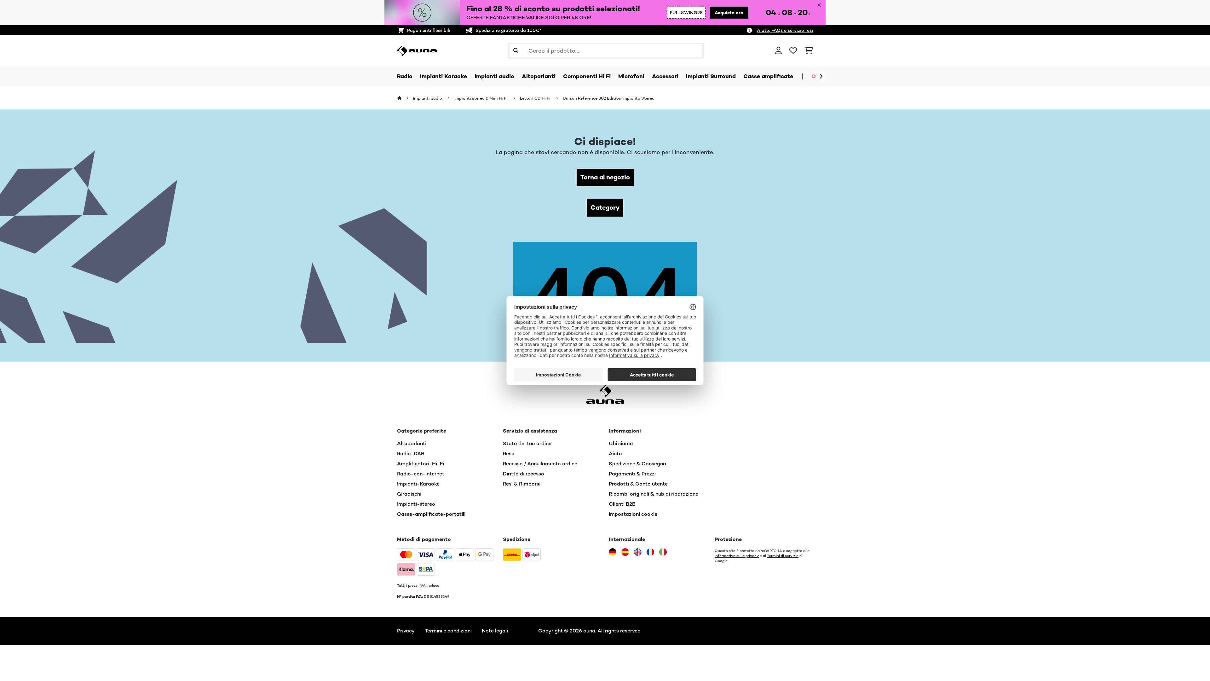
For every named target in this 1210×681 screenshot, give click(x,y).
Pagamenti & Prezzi (632, 473)
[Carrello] (808, 50)
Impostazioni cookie (633, 514)
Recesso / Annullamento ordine (540, 463)
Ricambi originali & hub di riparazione (653, 494)
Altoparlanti (411, 443)
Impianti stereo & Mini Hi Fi (481, 98)
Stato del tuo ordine (527, 443)
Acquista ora (729, 12)
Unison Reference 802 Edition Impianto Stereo (608, 98)
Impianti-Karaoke (418, 483)
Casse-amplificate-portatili (431, 514)
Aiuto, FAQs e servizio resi (785, 30)
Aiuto (615, 453)
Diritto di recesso (523, 473)
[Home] (405, 98)
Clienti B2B (622, 504)
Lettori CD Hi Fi (535, 98)
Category (605, 208)
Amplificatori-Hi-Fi (420, 463)
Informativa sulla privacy (737, 556)
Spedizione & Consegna (637, 463)
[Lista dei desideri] (793, 50)
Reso (509, 453)
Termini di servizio (782, 556)
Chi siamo (621, 443)
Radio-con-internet (420, 473)
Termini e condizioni (448, 630)
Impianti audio (428, 98)
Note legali (495, 630)
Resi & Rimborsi (521, 483)
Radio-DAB (410, 453)
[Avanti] (821, 76)
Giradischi (409, 494)
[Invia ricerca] (515, 51)
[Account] (778, 50)
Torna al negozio (605, 177)
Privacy (406, 630)
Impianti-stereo (416, 504)
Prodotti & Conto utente (638, 483)
